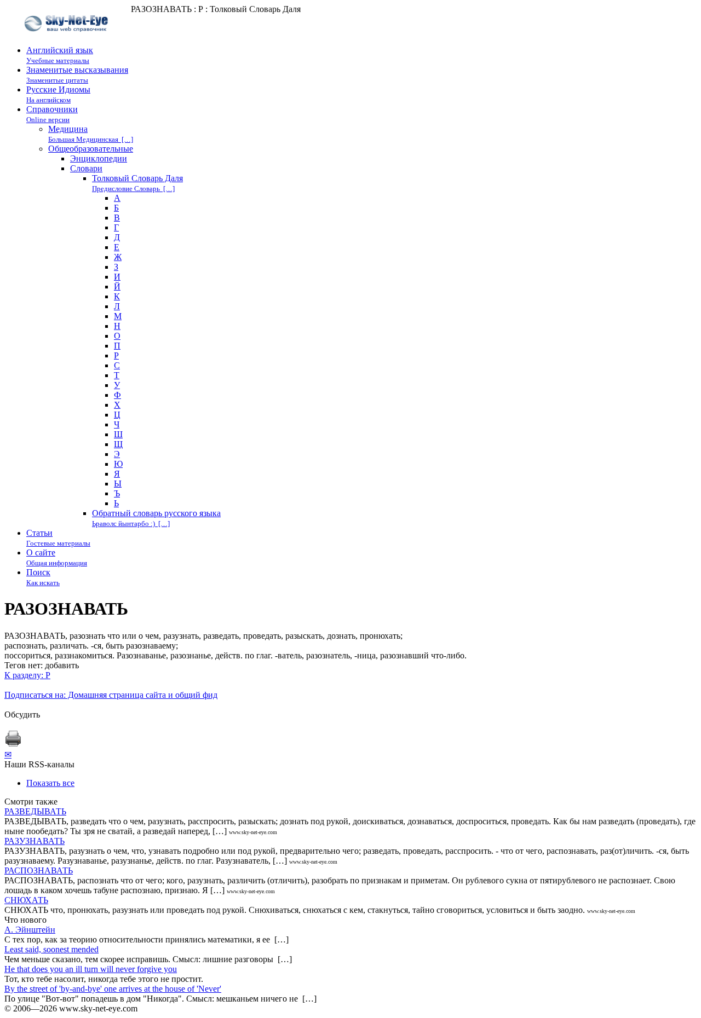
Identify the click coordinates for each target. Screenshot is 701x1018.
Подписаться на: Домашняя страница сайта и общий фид (110, 694)
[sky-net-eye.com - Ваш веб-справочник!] (67, 40)
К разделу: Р (27, 675)
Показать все (50, 783)
